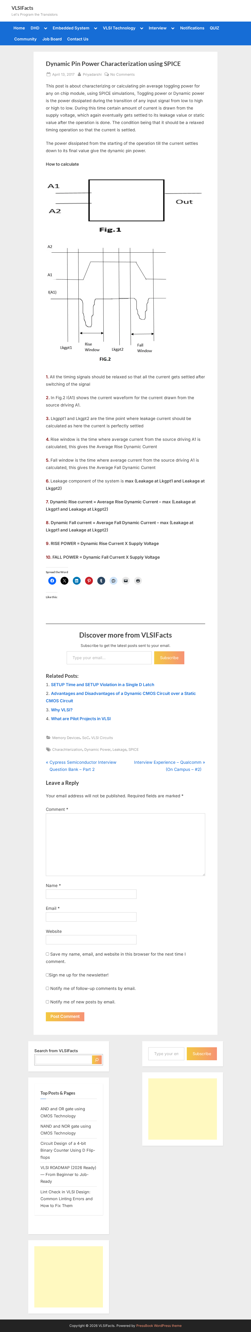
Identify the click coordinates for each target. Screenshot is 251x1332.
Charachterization (67, 749)
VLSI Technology (119, 27)
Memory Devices (66, 738)
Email (53, 908)
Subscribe (169, 657)
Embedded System (71, 27)
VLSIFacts (22, 8)
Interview (158, 27)
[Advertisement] (68, 1276)
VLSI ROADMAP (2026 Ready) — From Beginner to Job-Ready (68, 1174)
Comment (57, 809)
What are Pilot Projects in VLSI (81, 718)
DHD (35, 27)
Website (54, 931)
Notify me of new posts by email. (82, 1001)
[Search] (97, 1059)
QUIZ (214, 27)
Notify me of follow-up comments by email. (93, 988)
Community (25, 39)
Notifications (192, 27)
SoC (85, 738)
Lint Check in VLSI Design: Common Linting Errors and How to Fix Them (66, 1198)
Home (19, 27)
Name (53, 885)
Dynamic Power (97, 749)
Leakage (119, 749)
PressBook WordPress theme (159, 1326)
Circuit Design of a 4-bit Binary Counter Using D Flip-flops (67, 1150)
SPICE (133, 749)
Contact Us (77, 39)
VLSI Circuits (102, 738)
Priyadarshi (92, 74)
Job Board (52, 39)
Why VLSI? (62, 709)
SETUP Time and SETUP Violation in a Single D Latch (102, 684)
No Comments (122, 74)
